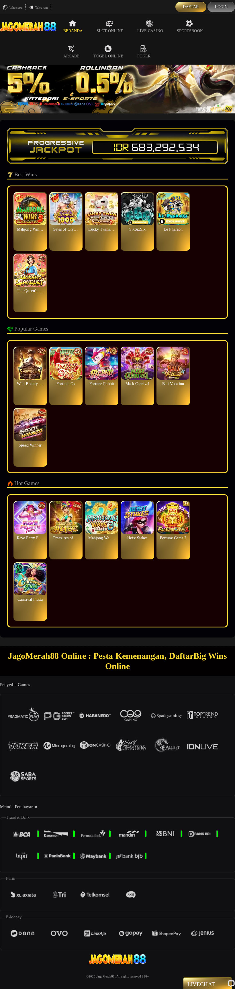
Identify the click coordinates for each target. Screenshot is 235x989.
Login (221, 7)
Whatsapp (16, 7)
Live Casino (150, 31)
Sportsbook (190, 31)
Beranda (73, 31)
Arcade (71, 56)
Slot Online (110, 31)
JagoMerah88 (105, 976)
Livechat (201, 984)
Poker (144, 56)
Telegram (41, 7)
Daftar (191, 7)
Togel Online (108, 56)
